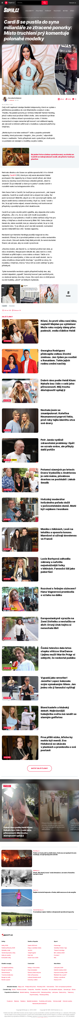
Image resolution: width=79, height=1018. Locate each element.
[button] (39, 70)
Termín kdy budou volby (8, 953)
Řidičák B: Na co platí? (60, 975)
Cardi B (13, 175)
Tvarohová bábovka (7, 975)
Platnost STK (57, 979)
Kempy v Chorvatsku (34, 967)
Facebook (10, 1001)
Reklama (16, 1001)
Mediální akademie (32, 1001)
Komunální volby (6, 957)
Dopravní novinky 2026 (60, 972)
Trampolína (31, 989)
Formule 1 (56, 955)
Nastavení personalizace (40, 1003)
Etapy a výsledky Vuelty (34, 948)
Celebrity (29, 11)
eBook (62, 99)
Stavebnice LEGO (35, 992)
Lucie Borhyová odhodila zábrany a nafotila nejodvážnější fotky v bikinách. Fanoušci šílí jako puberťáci (58, 565)
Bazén (14, 989)
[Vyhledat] (45, 3)
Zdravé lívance (6, 972)
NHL (55, 957)
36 (75, 99)
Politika (39, 11)
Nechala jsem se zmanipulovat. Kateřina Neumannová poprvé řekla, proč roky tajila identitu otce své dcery (58, 416)
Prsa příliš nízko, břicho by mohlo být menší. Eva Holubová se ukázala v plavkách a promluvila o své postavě (58, 744)
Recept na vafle (6, 977)
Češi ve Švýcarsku (33, 975)
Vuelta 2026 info (32, 945)
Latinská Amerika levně (34, 977)
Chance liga (57, 945)
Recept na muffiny (7, 970)
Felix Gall (30, 955)
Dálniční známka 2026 (60, 970)
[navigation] (2, 2)
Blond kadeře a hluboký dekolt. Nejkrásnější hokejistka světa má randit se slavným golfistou (58, 712)
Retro (65, 11)
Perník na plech (6, 979)
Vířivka (74, 989)
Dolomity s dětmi (32, 979)
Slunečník (38, 989)
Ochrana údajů (57, 1001)
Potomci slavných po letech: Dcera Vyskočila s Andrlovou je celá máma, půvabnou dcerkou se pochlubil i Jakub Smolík (58, 476)
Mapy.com (21, 986)
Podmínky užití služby (45, 1001)
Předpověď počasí (30, 986)
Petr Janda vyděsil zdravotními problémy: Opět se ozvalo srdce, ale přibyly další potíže (57, 444)
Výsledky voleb (6, 950)
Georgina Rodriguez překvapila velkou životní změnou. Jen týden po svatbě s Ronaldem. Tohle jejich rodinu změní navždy (59, 357)
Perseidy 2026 (41, 986)
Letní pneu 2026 (58, 967)
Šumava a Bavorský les (34, 972)
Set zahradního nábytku (55, 989)
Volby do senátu (6, 955)
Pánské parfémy (44, 994)
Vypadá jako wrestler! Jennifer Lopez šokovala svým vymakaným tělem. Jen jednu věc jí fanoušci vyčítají (58, 682)
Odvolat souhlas (67, 1001)
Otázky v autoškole (59, 977)
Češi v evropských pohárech (63, 986)
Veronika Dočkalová (14, 98)
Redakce (23, 1001)
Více (72, 11)
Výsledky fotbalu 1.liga (60, 948)
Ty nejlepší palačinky (7, 967)
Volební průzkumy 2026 (8, 948)
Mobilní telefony (24, 992)
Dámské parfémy (46, 992)
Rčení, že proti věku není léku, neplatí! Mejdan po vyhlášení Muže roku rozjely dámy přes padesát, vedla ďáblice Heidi (59, 325)
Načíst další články (39, 768)
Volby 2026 (5, 945)
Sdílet (69, 99)
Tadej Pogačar (32, 953)
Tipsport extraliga (59, 950)
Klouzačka (45, 989)
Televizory (71, 992)
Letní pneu (55, 992)
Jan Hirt (30, 950)
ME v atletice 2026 (59, 953)
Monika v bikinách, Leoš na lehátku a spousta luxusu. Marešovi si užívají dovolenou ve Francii (59, 534)
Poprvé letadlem (32, 970)
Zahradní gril (67, 989)
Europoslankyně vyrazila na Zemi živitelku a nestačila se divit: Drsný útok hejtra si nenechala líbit (58, 623)
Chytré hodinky (34, 994)
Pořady (48, 11)
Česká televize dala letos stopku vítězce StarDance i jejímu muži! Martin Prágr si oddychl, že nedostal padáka (58, 652)
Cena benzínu (50, 986)
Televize (57, 11)
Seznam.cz (72, 2)
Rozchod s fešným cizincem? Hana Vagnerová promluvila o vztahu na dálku (58, 592)
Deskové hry (62, 992)
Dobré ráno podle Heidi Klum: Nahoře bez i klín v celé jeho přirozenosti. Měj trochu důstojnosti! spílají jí (58, 385)
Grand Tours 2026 (33, 957)
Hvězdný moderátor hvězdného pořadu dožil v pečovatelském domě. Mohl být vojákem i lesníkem (58, 504)
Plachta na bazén (21, 989)
